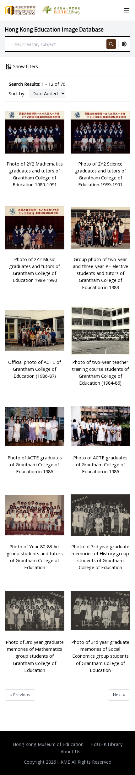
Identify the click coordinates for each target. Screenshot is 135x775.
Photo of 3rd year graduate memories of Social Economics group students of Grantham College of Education (100, 656)
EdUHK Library (106, 744)
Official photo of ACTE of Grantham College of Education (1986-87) (34, 369)
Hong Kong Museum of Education (48, 744)
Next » (119, 694)
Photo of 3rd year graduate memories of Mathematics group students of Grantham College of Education (35, 656)
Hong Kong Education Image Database (54, 29)
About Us (70, 751)
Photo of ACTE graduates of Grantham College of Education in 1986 (35, 464)
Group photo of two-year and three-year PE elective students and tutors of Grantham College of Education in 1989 (100, 273)
